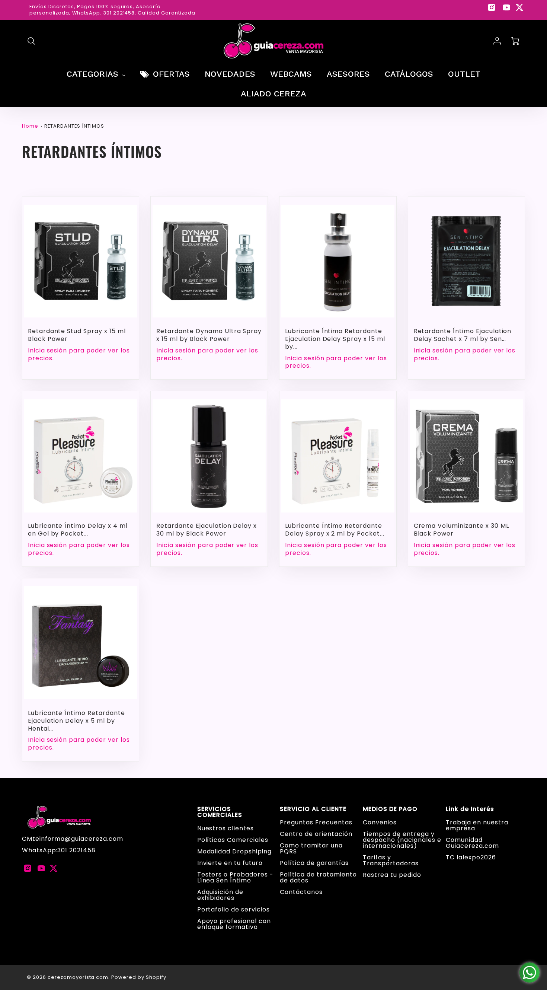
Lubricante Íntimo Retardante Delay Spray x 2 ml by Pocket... (334, 529)
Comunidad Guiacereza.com (472, 843)
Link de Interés (470, 809)
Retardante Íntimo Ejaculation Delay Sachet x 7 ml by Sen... (463, 335)
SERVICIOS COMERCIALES (220, 812)
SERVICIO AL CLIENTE (313, 809)
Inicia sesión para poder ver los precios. (79, 355)
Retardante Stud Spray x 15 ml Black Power (77, 335)
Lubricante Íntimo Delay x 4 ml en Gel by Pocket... (78, 529)
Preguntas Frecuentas (316, 822)
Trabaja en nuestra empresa (477, 825)
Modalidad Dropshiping (234, 851)
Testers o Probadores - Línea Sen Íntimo (235, 877)
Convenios (380, 822)
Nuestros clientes (225, 828)
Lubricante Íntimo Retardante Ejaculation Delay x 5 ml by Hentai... (76, 721)
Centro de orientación (316, 834)
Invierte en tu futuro (230, 863)
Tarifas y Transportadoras (390, 860)
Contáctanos (301, 892)
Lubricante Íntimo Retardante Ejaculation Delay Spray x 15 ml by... (335, 339)
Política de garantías (314, 863)
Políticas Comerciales (232, 840)
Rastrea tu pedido (392, 875)
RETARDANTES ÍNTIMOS (74, 126)
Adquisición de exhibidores (220, 895)
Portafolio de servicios (233, 909)
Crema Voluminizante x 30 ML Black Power (461, 529)
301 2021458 (76, 850)
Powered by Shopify (138, 977)
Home (30, 126)
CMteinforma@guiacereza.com (72, 838)
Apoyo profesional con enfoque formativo (234, 924)
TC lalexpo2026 (471, 857)
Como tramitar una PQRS (311, 848)
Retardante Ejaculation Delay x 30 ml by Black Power (206, 529)
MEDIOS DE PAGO (390, 809)
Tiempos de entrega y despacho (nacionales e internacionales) (402, 840)
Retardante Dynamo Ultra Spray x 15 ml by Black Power (209, 335)
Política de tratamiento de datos (318, 877)
